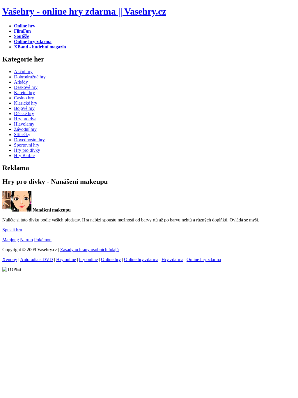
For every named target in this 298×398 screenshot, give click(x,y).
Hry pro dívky (27, 150)
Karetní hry (24, 92)
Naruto (26, 239)
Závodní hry (25, 129)
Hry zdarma (172, 259)
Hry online (66, 259)
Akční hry (23, 71)
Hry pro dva (25, 118)
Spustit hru (12, 229)
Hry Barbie (24, 155)
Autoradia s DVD (36, 259)
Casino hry (24, 97)
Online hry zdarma (141, 259)
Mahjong (10, 239)
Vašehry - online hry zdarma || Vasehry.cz (84, 11)
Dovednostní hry (29, 139)
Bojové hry (24, 108)
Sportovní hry (26, 144)
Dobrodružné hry (30, 76)
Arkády (21, 82)
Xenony (9, 259)
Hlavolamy (24, 123)
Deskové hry (26, 87)
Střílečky (22, 134)
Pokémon (43, 239)
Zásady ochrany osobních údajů (89, 249)
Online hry (111, 259)
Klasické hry (25, 103)
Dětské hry (24, 113)
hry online (88, 259)
